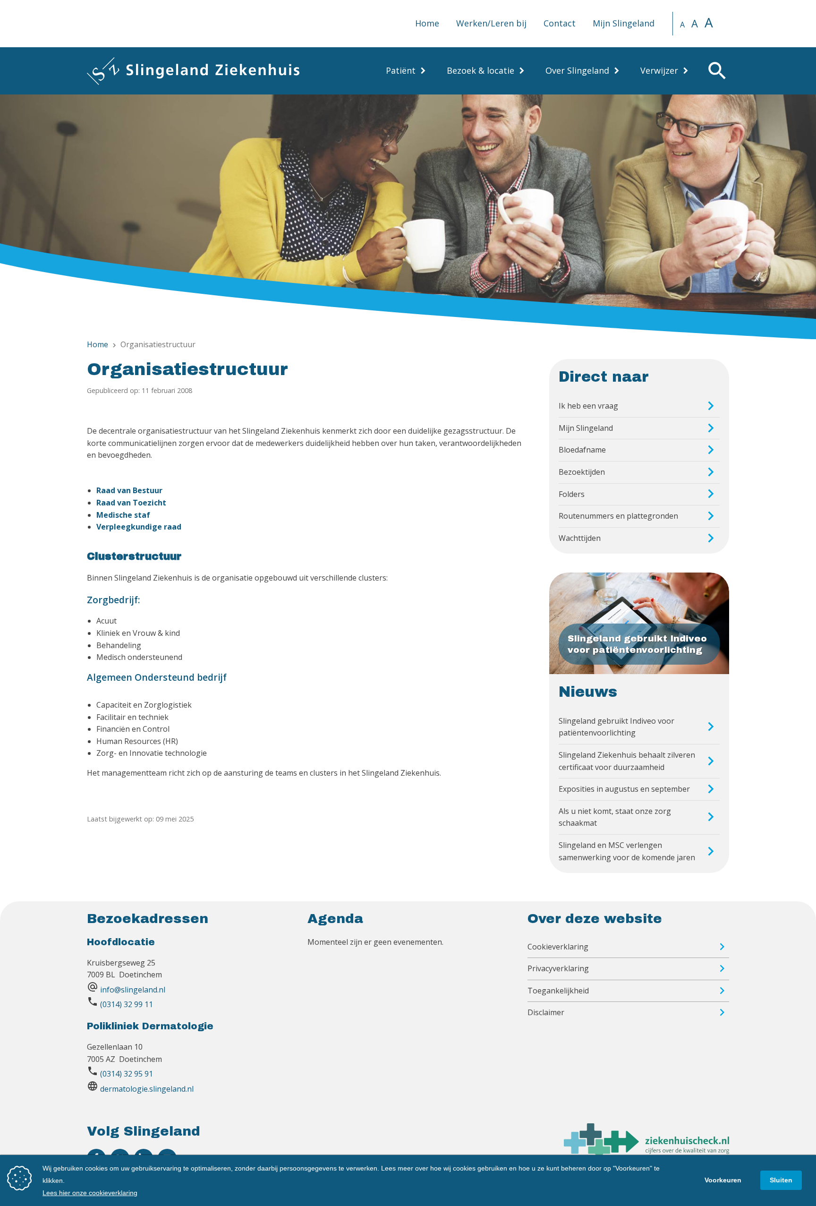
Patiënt (401, 70)
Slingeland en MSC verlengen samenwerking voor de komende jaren (627, 851)
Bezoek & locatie (480, 70)
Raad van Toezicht (131, 502)
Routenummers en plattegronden (618, 516)
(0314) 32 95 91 (126, 1074)
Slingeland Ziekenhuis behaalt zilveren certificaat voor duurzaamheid (627, 761)
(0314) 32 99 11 (126, 1004)
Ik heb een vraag (588, 406)
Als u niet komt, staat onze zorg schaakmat (615, 817)
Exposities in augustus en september (624, 789)
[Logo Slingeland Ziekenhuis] (193, 71)
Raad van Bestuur (129, 490)
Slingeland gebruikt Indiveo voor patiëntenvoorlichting (616, 727)
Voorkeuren (723, 1180)
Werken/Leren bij (491, 23)
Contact (560, 23)
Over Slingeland (577, 70)
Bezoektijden (582, 472)
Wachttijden (580, 538)
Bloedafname (582, 450)
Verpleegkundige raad (138, 527)
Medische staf (123, 515)
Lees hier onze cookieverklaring (89, 1193)
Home (427, 23)
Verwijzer (659, 70)
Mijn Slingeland (623, 23)
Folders (572, 494)
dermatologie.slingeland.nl (147, 1089)
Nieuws (588, 692)
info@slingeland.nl (132, 989)
